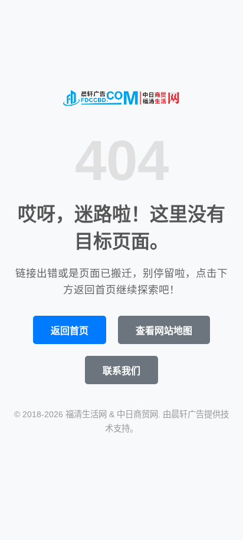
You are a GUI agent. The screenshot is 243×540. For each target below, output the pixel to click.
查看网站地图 (164, 331)
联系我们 (121, 371)
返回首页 (69, 331)
